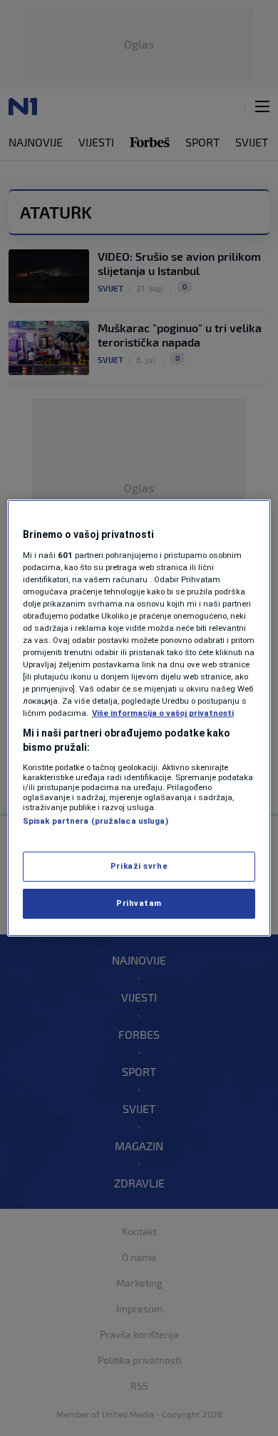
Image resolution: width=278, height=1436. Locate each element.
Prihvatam (139, 903)
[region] (139, 718)
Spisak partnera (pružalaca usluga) (95, 821)
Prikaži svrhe (139, 866)
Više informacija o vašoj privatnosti (163, 713)
